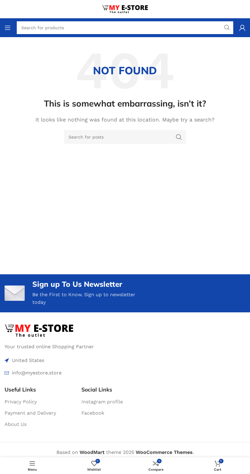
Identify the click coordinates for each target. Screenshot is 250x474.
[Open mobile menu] (8, 28)
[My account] (242, 28)
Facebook (92, 413)
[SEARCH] (179, 137)
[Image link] (39, 330)
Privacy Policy (21, 402)
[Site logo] (125, 9)
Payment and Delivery (30, 413)
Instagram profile (102, 402)
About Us (16, 424)
